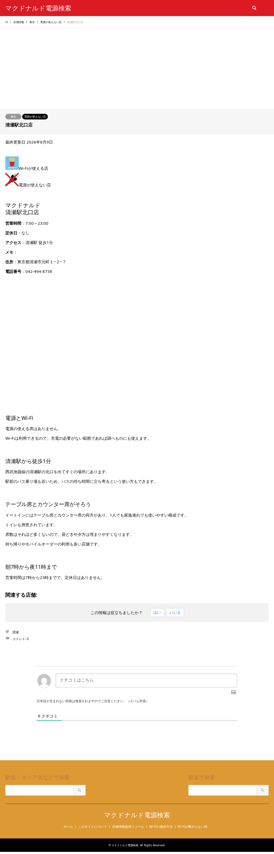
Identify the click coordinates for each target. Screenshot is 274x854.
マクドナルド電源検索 (137, 815)
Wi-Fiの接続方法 (161, 826)
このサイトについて (92, 826)
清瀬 (15, 632)
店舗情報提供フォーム (128, 826)
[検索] (254, 8)
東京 (13, 116)
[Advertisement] (137, 68)
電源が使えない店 (35, 116)
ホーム (68, 826)
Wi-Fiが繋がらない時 (192, 826)
